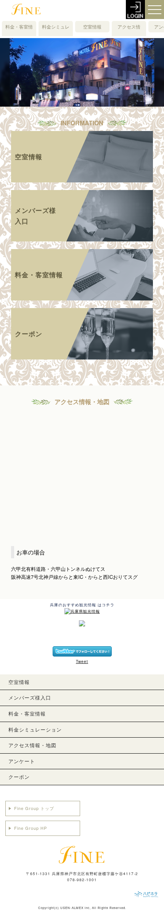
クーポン (19, 776)
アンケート (21, 761)
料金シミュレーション (55, 32)
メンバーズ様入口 (29, 697)
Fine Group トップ (34, 808)
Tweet (82, 661)
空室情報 (92, 26)
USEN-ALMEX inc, (75, 908)
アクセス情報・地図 (128, 32)
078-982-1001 (82, 879)
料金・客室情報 (19, 32)
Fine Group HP (30, 828)
